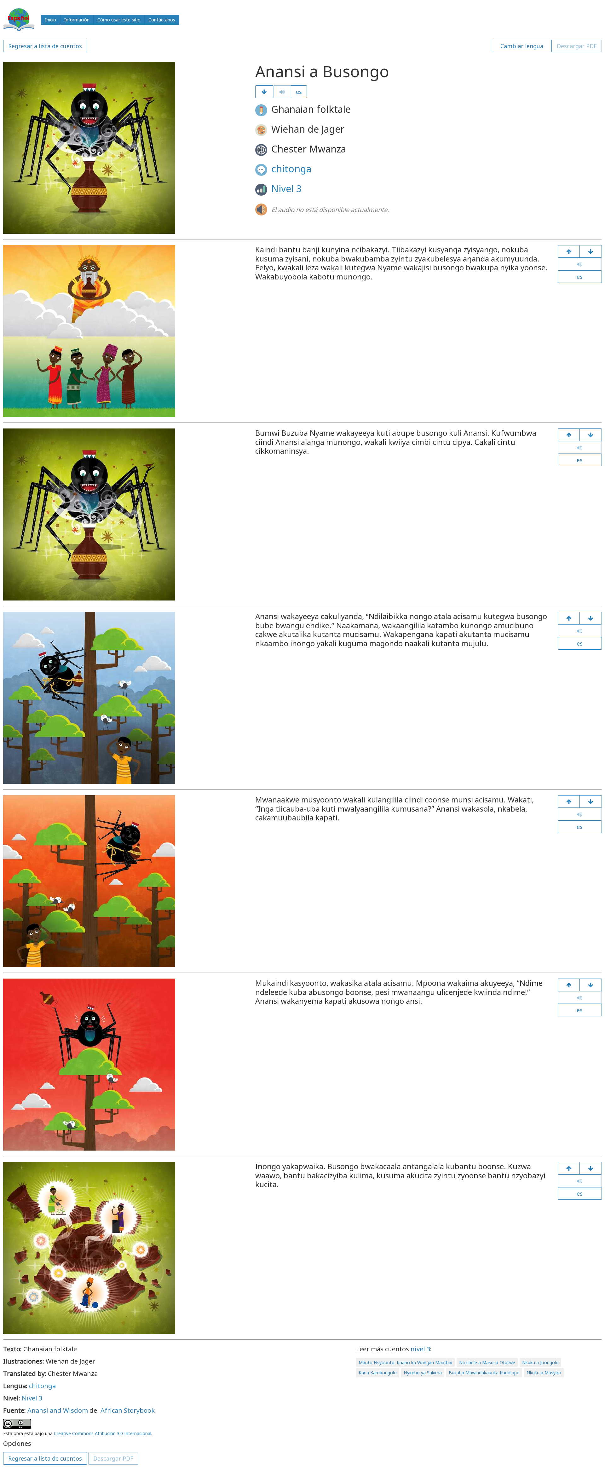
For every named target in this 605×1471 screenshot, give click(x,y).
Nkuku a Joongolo (540, 1362)
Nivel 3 (286, 188)
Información (76, 20)
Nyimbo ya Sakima (423, 1373)
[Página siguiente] (264, 91)
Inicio (50, 20)
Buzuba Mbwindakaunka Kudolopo (484, 1373)
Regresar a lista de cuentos (45, 46)
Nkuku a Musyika (544, 1373)
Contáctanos (161, 20)
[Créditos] (590, 1168)
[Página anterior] (569, 251)
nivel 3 (420, 1349)
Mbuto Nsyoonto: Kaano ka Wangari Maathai (405, 1362)
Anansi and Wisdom (57, 1410)
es (299, 91)
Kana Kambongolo (378, 1373)
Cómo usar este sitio (119, 20)
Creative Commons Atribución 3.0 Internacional (102, 1433)
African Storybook (128, 1410)
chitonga (291, 168)
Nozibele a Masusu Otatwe (487, 1362)
